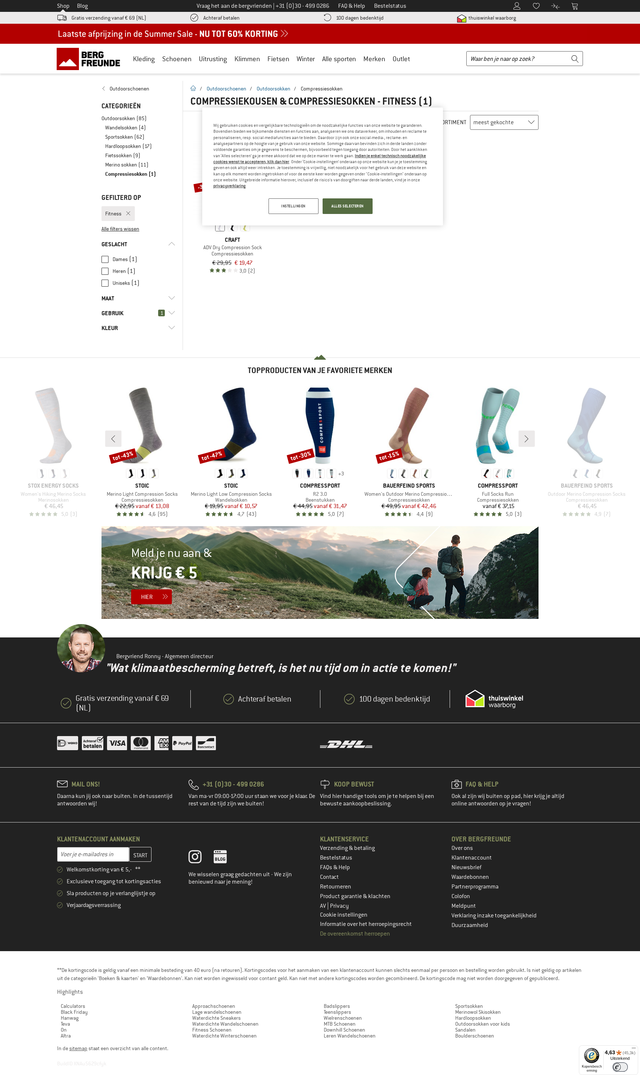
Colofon (460, 896)
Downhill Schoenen (344, 1029)
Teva (65, 1023)
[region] (322, 166)
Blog (82, 6)
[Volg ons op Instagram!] (201, 858)
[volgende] (527, 439)
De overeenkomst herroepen (355, 933)
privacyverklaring (229, 185)
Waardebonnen (470, 877)
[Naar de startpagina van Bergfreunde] (91, 58)
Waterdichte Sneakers (216, 1018)
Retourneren (335, 886)
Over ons (462, 848)
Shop (63, 6)
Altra (66, 1035)
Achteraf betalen (221, 17)
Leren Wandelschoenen (350, 1035)
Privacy (339, 906)
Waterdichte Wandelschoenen (225, 1023)
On (64, 1029)
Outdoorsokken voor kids (482, 1023)
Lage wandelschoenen (216, 1012)
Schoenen (176, 59)
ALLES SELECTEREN (347, 206)
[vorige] (113, 439)
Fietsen (278, 59)
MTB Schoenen (340, 1023)
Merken (374, 59)
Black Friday (74, 1012)
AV (323, 906)
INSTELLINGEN (293, 206)
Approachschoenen (213, 1006)
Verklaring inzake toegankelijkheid (494, 915)
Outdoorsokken (273, 88)
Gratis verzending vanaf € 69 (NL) (108, 17)
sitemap (78, 1048)
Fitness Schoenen (211, 1029)
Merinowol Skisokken (478, 1012)
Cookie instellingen (343, 915)
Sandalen (465, 1029)
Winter (306, 59)
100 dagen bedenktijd (360, 17)
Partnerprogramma (475, 886)
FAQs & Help (335, 867)
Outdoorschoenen (226, 88)
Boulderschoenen (474, 1035)
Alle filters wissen (120, 228)
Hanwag (70, 1018)
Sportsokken (469, 1006)
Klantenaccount (471, 857)
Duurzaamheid (469, 925)
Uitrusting (213, 59)
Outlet (401, 59)
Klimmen (247, 59)
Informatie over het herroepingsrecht (366, 924)
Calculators (73, 1006)
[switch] (620, 1067)
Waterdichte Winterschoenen (224, 1035)
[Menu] (633, 1049)
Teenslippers (337, 1012)
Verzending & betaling (347, 848)
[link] (138, 89)
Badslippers (337, 1006)
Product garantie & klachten (355, 896)
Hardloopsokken (473, 1018)
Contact (329, 877)
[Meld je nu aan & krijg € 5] (320, 572)
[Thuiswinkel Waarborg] (494, 699)
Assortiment (449, 122)
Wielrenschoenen (343, 1018)
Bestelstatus (336, 857)
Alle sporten (339, 59)
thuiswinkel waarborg (491, 17)
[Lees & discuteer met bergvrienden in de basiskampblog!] (226, 858)
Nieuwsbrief (466, 867)
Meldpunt (463, 906)
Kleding (144, 59)
